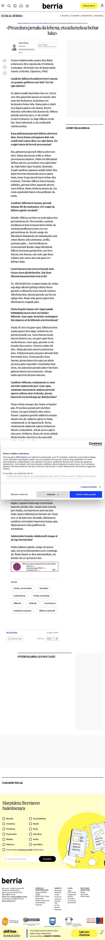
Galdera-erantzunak (42, 900)
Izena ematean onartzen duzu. (25, 850)
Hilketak (17, 603)
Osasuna (98, 16)
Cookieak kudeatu (89, 487)
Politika (65, 16)
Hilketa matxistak (47, 610)
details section (90, 481)
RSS (55, 903)
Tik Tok (56, 905)
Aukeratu (51, 494)
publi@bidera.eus (17, 899)
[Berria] (12, 882)
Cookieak (71, 898)
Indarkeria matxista (22, 610)
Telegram (57, 892)
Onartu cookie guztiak (86, 494)
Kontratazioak (40, 902)
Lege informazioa (72, 891)
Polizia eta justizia (41, 596)
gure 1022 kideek (19, 457)
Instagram (58, 899)
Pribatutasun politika (72, 895)
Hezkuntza (87, 16)
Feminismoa (49, 603)
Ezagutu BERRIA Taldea (41, 893)
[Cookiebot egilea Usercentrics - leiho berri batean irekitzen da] (91, 444)
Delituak (32, 603)
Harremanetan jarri (8, 901)
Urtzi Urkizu (24, 43)
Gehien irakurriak (78, 128)
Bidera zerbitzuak (84, 893)
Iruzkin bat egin (17, 639)
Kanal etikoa (72, 902)
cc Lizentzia (72, 900)
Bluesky (57, 907)
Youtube (57, 901)
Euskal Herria (19, 596)
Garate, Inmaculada (23, 588)
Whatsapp (58, 890)
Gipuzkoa (44, 588)
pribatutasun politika (25, 850)
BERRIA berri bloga (42, 896)
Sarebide (38, 905)
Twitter (56, 895)
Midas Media (85, 896)
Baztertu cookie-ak (19, 494)
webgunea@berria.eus (19, 896)
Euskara (75, 16)
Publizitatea (39, 898)
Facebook (57, 897)
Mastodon (57, 909)
